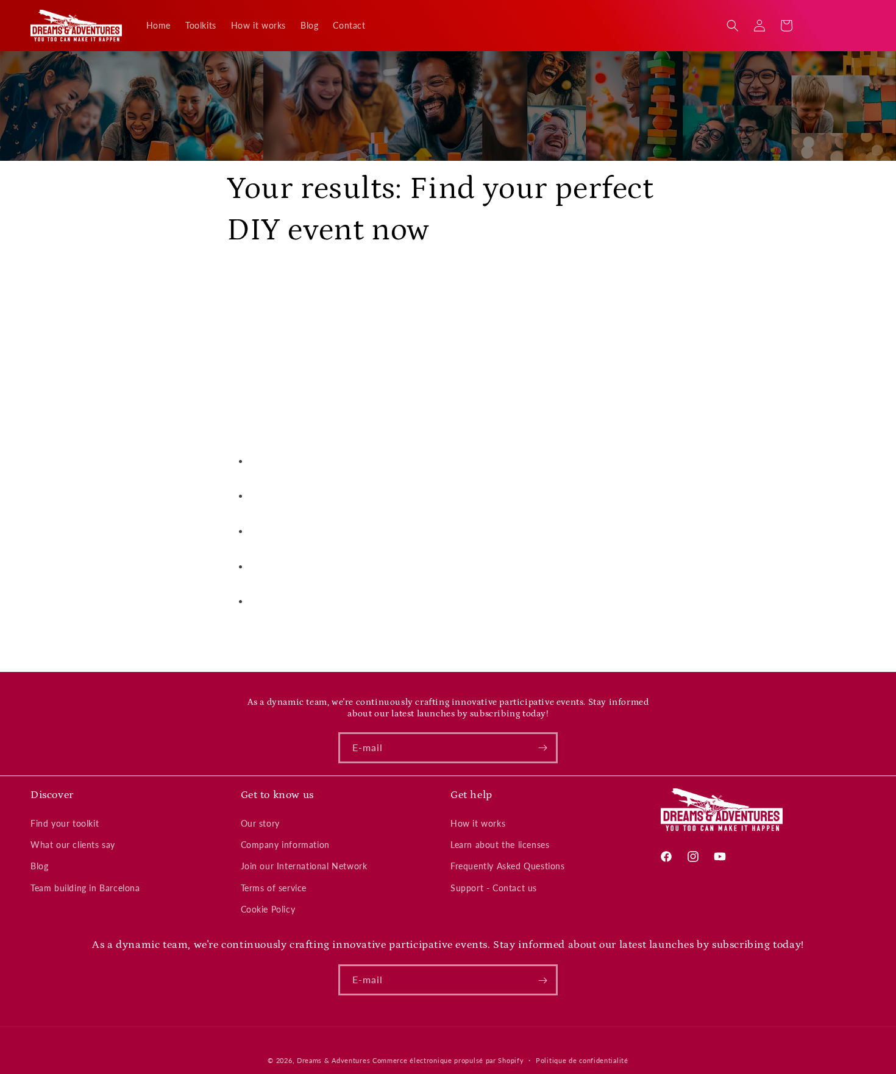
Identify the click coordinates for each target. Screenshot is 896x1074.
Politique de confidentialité (582, 1060)
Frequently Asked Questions (507, 866)
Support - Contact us (493, 888)
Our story (260, 823)
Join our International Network (304, 866)
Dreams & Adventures (333, 1060)
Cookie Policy (268, 909)
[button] (732, 25)
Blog (39, 866)
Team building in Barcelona (85, 888)
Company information (285, 844)
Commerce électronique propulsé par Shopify (448, 1060)
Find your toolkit (64, 823)
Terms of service (274, 888)
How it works (477, 823)
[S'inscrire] (542, 747)
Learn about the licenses (499, 844)
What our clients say (72, 844)
